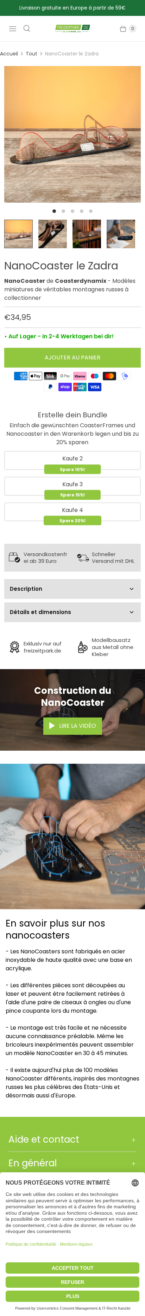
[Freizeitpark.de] (72, 28)
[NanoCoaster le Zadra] (72, 134)
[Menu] (13, 28)
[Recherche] (27, 28)
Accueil (9, 53)
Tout (31, 53)
